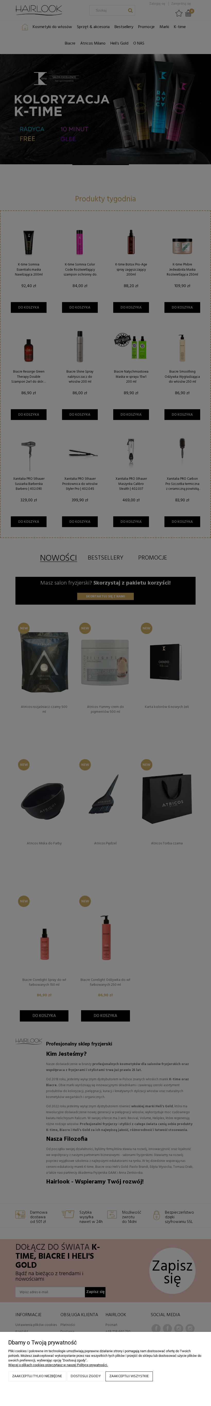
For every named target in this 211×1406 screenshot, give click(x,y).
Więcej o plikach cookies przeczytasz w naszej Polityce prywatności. (58, 1365)
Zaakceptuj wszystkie (129, 1376)
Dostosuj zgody (86, 1376)
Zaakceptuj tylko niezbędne (37, 1376)
